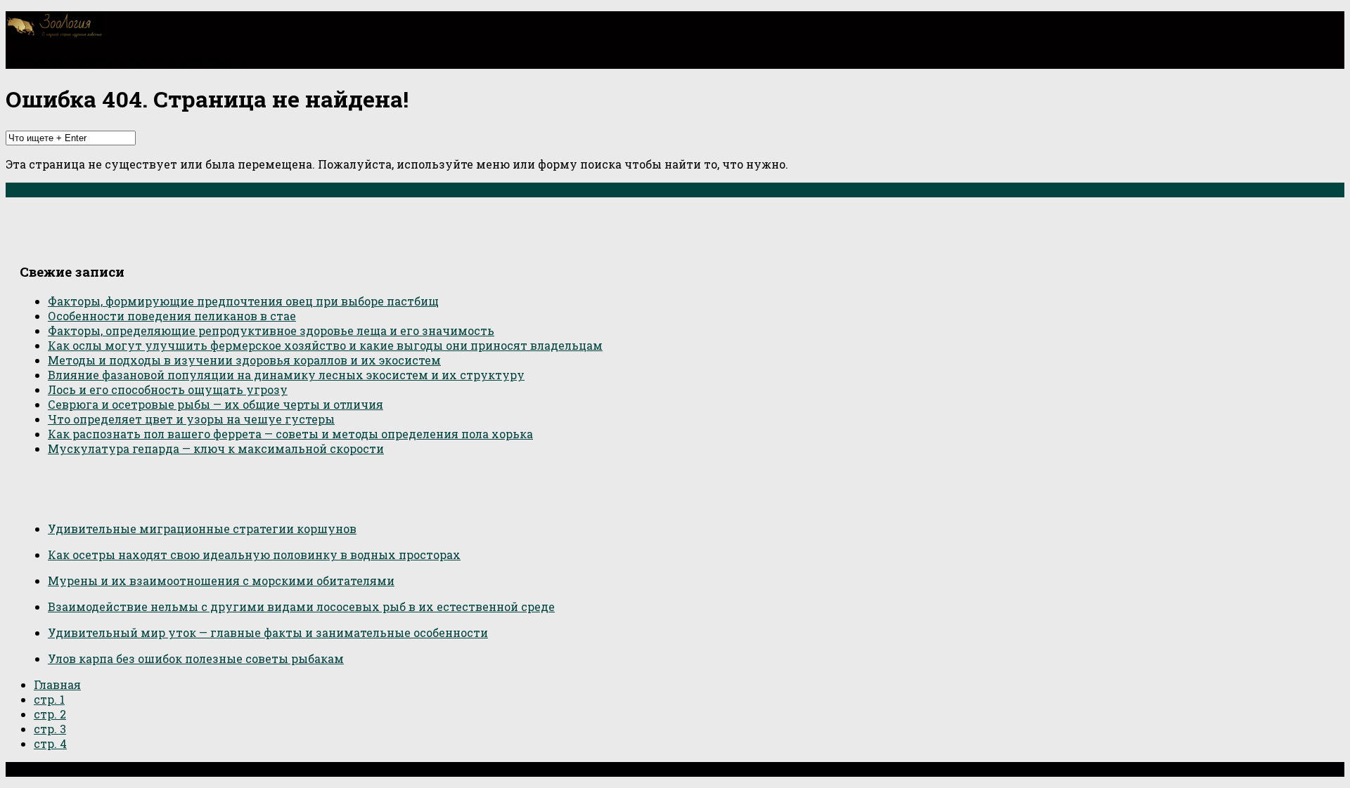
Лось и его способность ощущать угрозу (168, 389)
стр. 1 (49, 699)
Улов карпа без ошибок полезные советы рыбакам (196, 658)
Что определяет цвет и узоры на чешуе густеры (191, 419)
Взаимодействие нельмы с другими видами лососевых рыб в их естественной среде (301, 606)
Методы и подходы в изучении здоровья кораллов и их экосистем (244, 360)
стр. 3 (50, 728)
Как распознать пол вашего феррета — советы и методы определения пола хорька (290, 433)
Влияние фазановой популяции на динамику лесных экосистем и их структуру (286, 374)
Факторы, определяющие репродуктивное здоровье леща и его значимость (271, 330)
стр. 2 (50, 714)
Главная (57, 684)
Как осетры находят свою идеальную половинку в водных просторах (254, 554)
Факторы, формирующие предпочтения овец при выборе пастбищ (243, 301)
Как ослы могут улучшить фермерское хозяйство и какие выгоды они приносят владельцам (325, 345)
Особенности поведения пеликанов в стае (172, 315)
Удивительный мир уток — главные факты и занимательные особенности (268, 632)
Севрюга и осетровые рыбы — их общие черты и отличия (215, 404)
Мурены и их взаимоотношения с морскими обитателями (221, 580)
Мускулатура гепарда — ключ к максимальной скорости (216, 448)
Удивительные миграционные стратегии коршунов (202, 528)
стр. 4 (50, 743)
